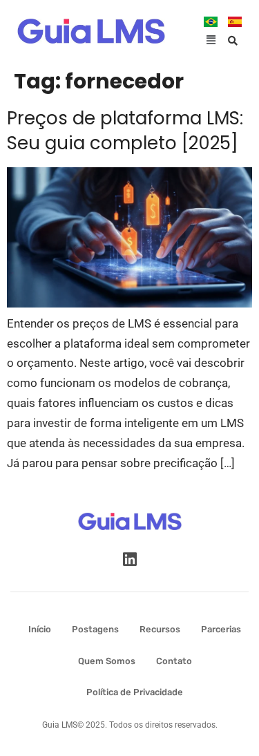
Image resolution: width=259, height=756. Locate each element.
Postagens (95, 629)
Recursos (160, 629)
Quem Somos (106, 661)
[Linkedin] (129, 559)
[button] (211, 40)
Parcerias (221, 629)
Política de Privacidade (134, 692)
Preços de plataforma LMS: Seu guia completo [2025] (125, 130)
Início (39, 629)
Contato (174, 661)
